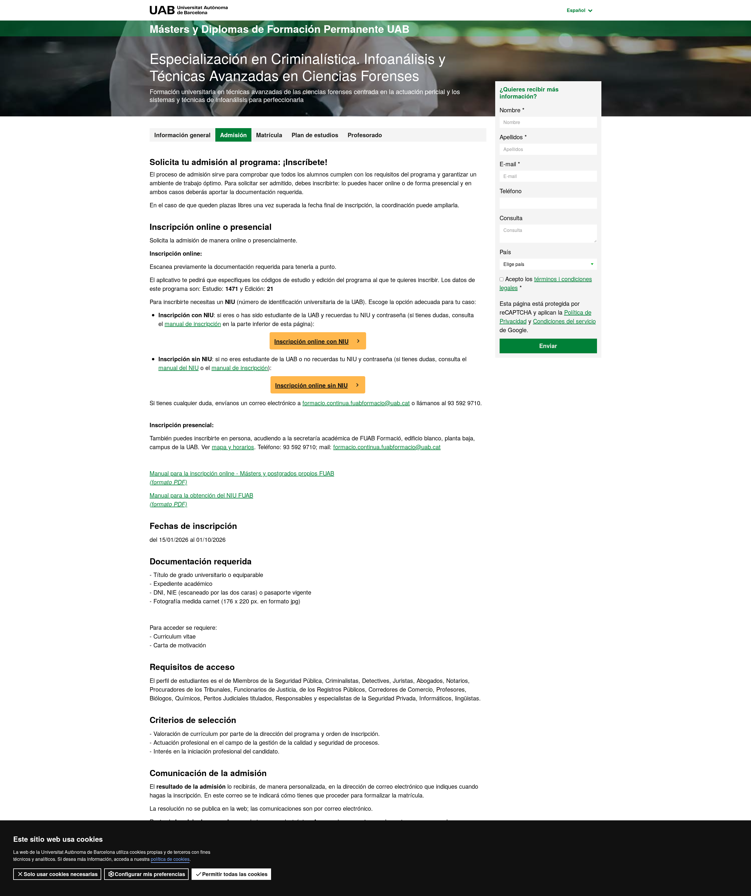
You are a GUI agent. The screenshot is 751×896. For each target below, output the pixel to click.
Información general (182, 134)
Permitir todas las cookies (235, 874)
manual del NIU (178, 367)
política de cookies (170, 859)
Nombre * (512, 110)
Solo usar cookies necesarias (61, 874)
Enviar (548, 345)
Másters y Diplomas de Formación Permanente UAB (280, 28)
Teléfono (511, 190)
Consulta (511, 217)
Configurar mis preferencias (150, 874)
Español (584, 9)
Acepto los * (546, 283)
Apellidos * (513, 137)
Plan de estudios (315, 134)
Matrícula (269, 134)
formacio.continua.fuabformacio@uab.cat (356, 402)
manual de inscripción (193, 323)
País (505, 251)
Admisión (233, 134)
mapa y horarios (233, 446)
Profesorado (365, 134)
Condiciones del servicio (564, 321)
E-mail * (510, 163)
